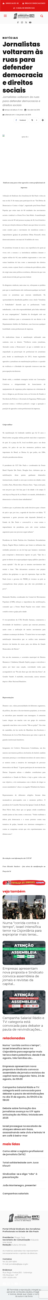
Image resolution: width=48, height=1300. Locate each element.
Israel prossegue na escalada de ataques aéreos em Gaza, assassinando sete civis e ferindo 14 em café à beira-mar (24, 1130)
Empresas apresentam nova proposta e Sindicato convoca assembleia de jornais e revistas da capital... (23, 976)
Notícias (10, 38)
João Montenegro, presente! (19, 1185)
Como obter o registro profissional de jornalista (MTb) (23, 1153)
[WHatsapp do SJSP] (20, 27)
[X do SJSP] (12, 27)
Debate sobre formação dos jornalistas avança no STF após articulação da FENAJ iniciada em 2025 (23, 1113)
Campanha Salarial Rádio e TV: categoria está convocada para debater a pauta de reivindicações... (23, 1023)
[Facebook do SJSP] (5, 27)
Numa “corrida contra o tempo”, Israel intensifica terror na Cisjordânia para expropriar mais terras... (22, 928)
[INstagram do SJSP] (8, 27)
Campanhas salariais (16, 1193)
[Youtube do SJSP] (16, 27)
